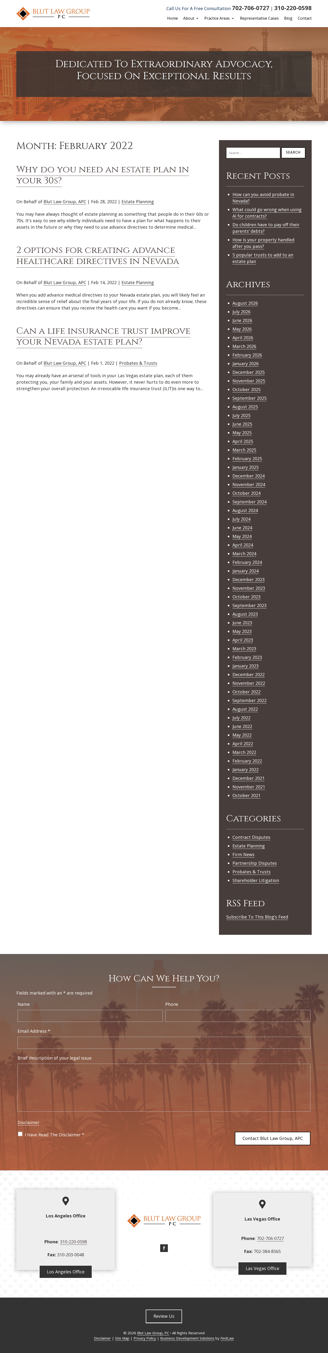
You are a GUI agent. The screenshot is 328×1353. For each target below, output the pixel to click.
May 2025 (242, 432)
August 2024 (245, 510)
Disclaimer (28, 1122)
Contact (305, 19)
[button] (323, 1318)
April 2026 (242, 337)
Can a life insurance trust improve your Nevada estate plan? (103, 336)
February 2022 (247, 761)
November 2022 (248, 683)
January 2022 (245, 769)
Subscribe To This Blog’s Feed (257, 917)
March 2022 (244, 752)
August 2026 (245, 303)
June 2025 (242, 424)
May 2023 (242, 631)
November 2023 (248, 588)
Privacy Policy (145, 1338)
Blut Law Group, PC (153, 1332)
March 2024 (244, 553)
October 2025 (246, 389)
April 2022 (242, 743)
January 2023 (245, 666)
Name (24, 1004)
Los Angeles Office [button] (66, 1272)
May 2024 (242, 536)
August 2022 (245, 709)
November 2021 (248, 787)
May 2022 (242, 735)
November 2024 (248, 484)
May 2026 (242, 329)
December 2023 (248, 579)
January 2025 (245, 467)
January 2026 (245, 363)
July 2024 (241, 519)
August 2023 (245, 614)
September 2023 (249, 605)
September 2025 (249, 398)
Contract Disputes (251, 837)
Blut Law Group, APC (64, 201)
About (188, 19)
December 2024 (248, 476)
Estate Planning (137, 201)
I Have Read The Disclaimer (54, 1135)
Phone (171, 1004)
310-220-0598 (293, 8)
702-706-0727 (250, 8)
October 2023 (246, 597)
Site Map (122, 1338)
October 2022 (246, 692)
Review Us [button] (163, 1316)
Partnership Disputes (254, 863)
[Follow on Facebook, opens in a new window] (164, 1248)
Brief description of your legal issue (54, 1058)
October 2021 (246, 795)
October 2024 (246, 493)
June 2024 (242, 527)
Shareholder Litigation (255, 880)
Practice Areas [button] (217, 19)
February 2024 (247, 562)
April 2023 (242, 640)
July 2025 (241, 415)
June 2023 (242, 623)
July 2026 (241, 312)
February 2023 (247, 657)
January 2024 (245, 571)
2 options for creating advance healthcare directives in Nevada (97, 255)
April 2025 (242, 441)
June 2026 (242, 320)
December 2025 (248, 372)
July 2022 (241, 718)
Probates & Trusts (138, 363)
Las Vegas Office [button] (262, 1268)
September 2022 (249, 700)
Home (172, 19)
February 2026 (247, 355)
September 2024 (249, 502)
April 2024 (242, 545)
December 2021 (248, 778)
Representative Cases (259, 19)
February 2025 (247, 458)
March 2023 (244, 648)
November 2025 (248, 381)
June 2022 (242, 726)
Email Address (34, 1031)
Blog (288, 19)
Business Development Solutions (187, 1338)
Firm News (243, 854)
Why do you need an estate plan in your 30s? (102, 175)
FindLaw (227, 1338)
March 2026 (244, 346)
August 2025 (245, 407)
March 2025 (244, 450)
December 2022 (248, 674)
